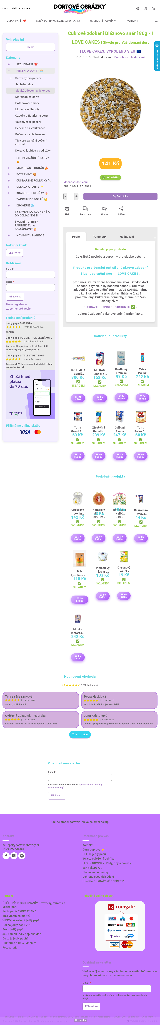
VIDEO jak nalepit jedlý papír (21, 920)
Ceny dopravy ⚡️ (93, 849)
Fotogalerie (10, 947)
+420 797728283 (13, 848)
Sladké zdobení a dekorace (32, 90)
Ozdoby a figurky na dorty (31, 115)
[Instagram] (14, 855)
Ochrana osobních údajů (98, 876)
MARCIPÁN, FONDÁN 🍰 (32, 168)
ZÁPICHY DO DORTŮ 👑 (32, 199)
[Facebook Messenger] (21, 855)
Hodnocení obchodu (80, 676)
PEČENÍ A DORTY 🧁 (29, 70)
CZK (4, 8)
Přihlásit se (15, 296)
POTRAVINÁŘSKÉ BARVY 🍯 (32, 159)
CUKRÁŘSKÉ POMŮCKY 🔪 (34, 180)
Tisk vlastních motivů (16, 915)
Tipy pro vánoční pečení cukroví (30, 142)
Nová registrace (16, 304)
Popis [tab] (76, 236)
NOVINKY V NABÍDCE (30, 235)
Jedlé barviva (24, 84)
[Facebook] (6, 855)
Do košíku (122, 196)
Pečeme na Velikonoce (30, 128)
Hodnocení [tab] (127, 236)
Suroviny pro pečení (28, 78)
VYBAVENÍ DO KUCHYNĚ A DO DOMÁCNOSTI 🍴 (32, 213)
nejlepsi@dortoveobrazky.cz (20, 845)
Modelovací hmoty (27, 109)
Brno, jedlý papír (13, 929)
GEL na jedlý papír (94, 854)
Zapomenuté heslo (18, 308)
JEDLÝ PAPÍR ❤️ (27, 64)
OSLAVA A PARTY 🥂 (30, 186)
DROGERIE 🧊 (25, 205)
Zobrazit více (80, 734)
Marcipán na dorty (27, 96)
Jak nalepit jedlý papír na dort (21, 934)
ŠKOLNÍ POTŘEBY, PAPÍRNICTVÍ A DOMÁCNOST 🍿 (26, 225)
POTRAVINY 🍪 (26, 174)
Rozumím (80, 1020)
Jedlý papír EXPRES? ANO (19, 911)
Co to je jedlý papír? (15, 938)
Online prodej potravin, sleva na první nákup (80, 822)
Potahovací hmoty (27, 103)
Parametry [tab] (100, 236)
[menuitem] (14, 21)
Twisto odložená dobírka (98, 858)
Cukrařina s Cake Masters (19, 943)
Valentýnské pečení (28, 121)
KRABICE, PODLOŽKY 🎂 (32, 193)
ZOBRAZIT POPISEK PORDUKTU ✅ (109, 307)
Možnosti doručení (75, 182)
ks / (14, 252)
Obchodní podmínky (95, 872)
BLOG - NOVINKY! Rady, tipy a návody (106, 863)
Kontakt (87, 845)
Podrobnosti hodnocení (129, 57)
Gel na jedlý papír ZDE (16, 925)
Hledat (30, 47)
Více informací (149, 1017)
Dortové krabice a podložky (33, 150)
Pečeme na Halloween (30, 134)
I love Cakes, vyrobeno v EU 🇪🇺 (110, 51)
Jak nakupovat (92, 867)
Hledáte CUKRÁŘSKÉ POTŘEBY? (103, 881)
